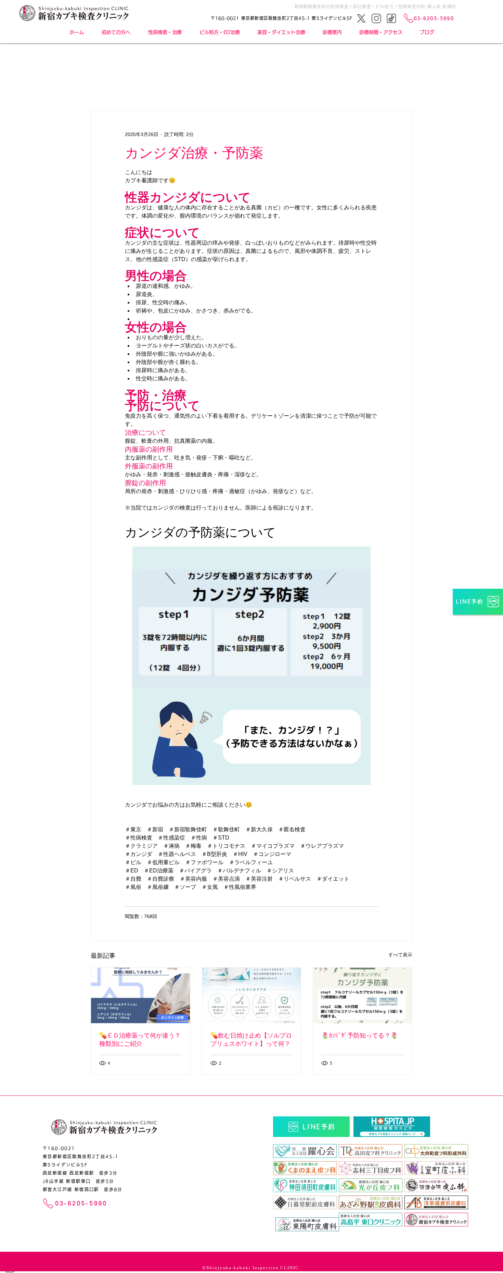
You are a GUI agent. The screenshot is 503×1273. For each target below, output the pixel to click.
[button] (332, 32)
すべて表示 (400, 954)
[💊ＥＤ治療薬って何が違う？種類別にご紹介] (140, 995)
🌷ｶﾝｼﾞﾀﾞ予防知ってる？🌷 (359, 1035)
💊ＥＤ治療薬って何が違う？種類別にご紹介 (140, 1039)
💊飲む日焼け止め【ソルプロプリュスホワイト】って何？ (251, 1039)
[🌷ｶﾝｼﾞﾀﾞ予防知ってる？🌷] (362, 995)
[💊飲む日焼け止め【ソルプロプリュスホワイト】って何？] (251, 995)
